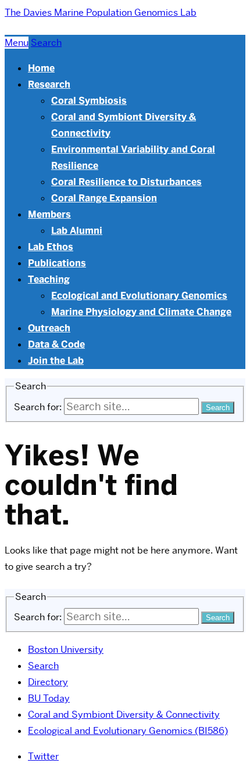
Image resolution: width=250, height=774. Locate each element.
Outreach (49, 328)
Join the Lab (56, 361)
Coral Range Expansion (104, 198)
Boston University (65, 649)
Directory (48, 682)
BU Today (49, 698)
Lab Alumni (76, 231)
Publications (57, 263)
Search (43, 666)
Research (49, 84)
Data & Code (56, 344)
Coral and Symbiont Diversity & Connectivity (124, 714)
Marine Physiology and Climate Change (141, 312)
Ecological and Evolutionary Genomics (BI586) (128, 731)
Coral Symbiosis (89, 101)
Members (49, 214)
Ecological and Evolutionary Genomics (139, 296)
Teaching (49, 279)
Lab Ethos (50, 247)
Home (41, 68)
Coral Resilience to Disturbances (126, 182)
